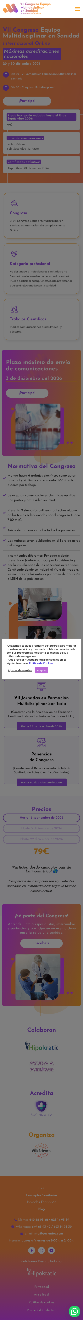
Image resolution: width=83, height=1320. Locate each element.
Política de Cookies (41, 663)
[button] (77, 8)
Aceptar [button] (41, 670)
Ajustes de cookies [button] (20, 670)
